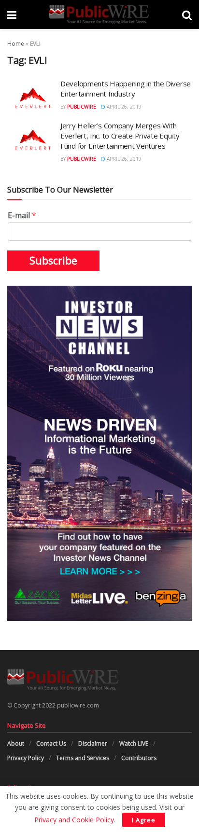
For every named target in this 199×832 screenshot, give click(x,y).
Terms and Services (82, 758)
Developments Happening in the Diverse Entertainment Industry (125, 88)
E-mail (22, 215)
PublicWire (81, 106)
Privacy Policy (25, 758)
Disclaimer (92, 743)
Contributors (138, 758)
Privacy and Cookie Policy (74, 819)
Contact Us (51, 743)
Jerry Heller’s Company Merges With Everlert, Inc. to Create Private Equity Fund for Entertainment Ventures (119, 136)
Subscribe (53, 260)
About (15, 743)
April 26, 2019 (123, 106)
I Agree (144, 820)
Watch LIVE (133, 743)
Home (15, 44)
